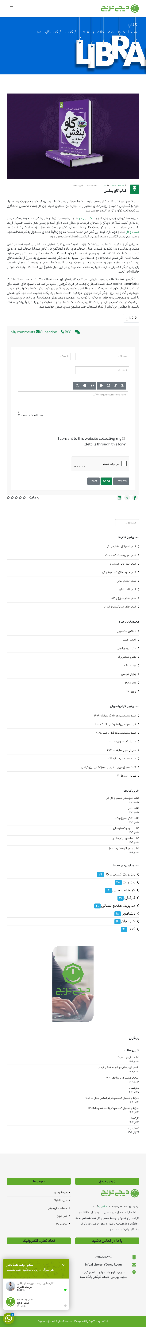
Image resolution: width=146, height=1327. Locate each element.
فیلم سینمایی (121, 890)
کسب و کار (85, 218)
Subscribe (49, 332)
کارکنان (127, 898)
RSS (67, 332)
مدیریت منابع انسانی (115, 905)
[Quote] (92, 386)
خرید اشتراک (60, 1200)
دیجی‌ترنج (61, 1224)
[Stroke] (101, 386)
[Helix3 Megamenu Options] (12, 8)
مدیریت (125, 882)
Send (106, 481)
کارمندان (125, 921)
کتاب (69, 32)
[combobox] (127, 522)
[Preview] (77, 386)
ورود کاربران (60, 1192)
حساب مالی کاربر (57, 1208)
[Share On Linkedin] (119, 497)
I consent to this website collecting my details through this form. (92, 441)
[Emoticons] (85, 386)
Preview (121, 481)
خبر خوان (62, 1216)
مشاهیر (125, 913)
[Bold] (122, 386)
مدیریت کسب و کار (117, 874)
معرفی (85, 32)
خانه (101, 32)
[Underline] (108, 386)
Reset (93, 481)
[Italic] (115, 386)
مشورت (102, 1206)
